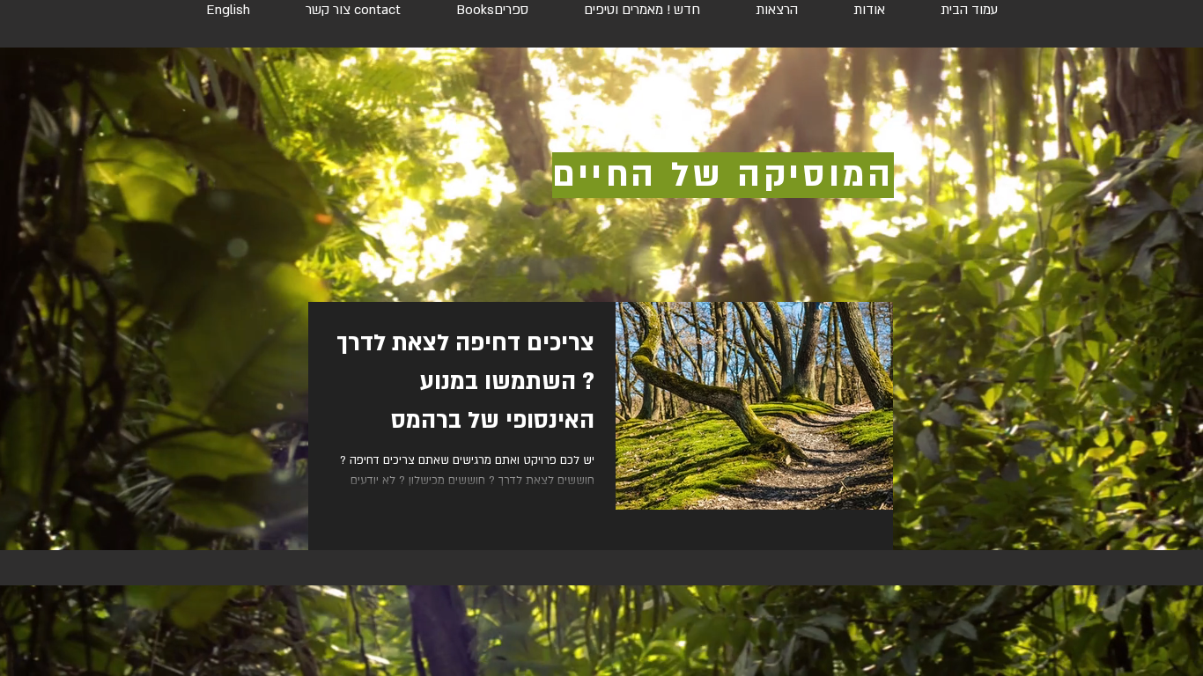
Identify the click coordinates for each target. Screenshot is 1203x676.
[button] (492, 2)
